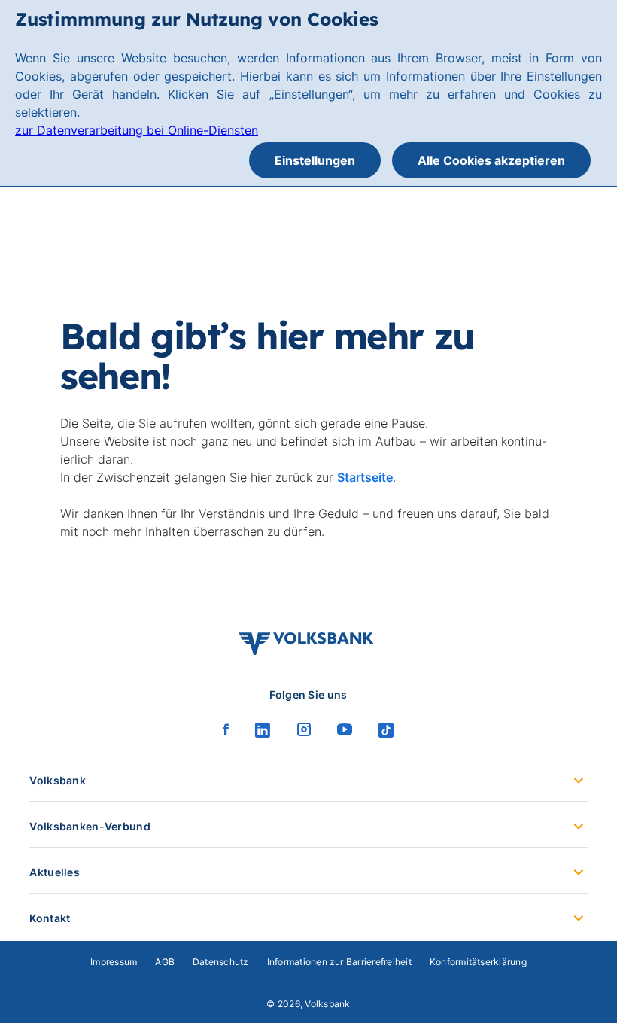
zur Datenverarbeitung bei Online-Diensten (136, 130)
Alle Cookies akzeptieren (491, 160)
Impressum (113, 961)
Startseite (365, 477)
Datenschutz (221, 961)
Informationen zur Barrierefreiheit (339, 961)
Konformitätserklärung (478, 961)
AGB (165, 961)
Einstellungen (315, 160)
